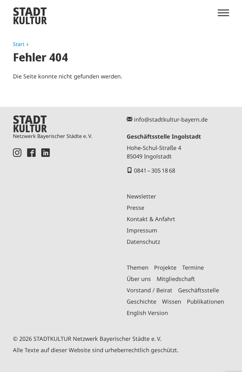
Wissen (171, 301)
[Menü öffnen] (223, 13)
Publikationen (205, 301)
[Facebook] (31, 234)
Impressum (142, 230)
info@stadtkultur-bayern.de (171, 119)
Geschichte (141, 301)
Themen (137, 267)
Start (19, 44)
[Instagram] (17, 234)
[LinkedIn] (45, 234)
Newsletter (141, 196)
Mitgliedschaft (176, 279)
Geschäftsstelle (198, 290)
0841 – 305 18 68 (154, 170)
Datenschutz (143, 241)
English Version (147, 313)
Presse (135, 207)
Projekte (165, 267)
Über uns (139, 279)
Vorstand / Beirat (149, 290)
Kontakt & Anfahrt (151, 219)
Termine (193, 267)
